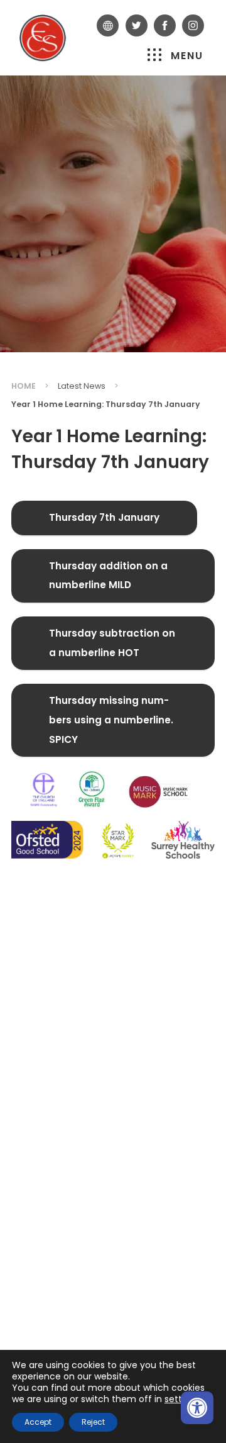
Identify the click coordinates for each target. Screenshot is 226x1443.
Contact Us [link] (40, 1189)
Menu (187, 55)
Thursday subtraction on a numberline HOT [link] (112, 649)
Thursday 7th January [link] (108, 523)
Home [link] (23, 386)
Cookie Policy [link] (42, 1247)
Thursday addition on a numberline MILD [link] (108, 581)
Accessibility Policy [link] (55, 1274)
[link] (197, 1407)
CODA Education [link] (91, 1303)
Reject (93, 1422)
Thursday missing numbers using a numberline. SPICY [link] (111, 726)
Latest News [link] (81, 386)
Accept (37, 1422)
